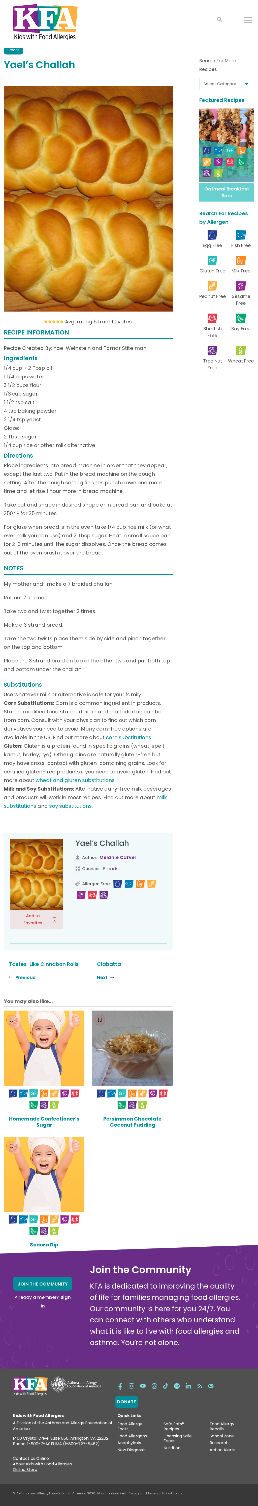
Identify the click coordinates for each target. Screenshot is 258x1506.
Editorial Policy (170, 1493)
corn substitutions (128, 737)
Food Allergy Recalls (222, 1426)
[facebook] (120, 1385)
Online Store (25, 1470)
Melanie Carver (118, 857)
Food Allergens (132, 1436)
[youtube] (143, 1385)
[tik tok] (165, 1385)
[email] (211, 1385)
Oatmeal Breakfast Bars (226, 192)
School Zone (222, 1436)
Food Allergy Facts (129, 1426)
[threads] (154, 1385)
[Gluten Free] (33, 1093)
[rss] (200, 1385)
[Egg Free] (117, 883)
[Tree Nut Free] (104, 895)
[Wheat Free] (54, 1105)
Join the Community (43, 1284)
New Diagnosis (131, 1450)
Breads (13, 49)
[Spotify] (177, 1385)
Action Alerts (222, 1450)
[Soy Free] (33, 1105)
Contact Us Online (31, 1459)
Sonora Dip (44, 1244)
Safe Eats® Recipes (174, 1426)
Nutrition (172, 1448)
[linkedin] (188, 1385)
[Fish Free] (129, 883)
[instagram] (131, 1385)
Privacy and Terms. (143, 1493)
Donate (126, 1402)
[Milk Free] (140, 883)
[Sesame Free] (81, 895)
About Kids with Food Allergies (42, 1464)
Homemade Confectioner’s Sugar (44, 1121)
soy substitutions (70, 806)
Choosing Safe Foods (178, 1439)
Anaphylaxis (129, 1443)
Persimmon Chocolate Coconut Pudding (132, 1121)
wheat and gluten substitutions (75, 780)
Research (219, 1443)
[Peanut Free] (151, 883)
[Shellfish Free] (92, 895)
